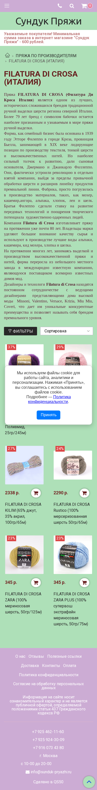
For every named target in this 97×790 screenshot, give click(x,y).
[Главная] (7, 55)
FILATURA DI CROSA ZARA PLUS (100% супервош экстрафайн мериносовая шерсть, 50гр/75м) (71, 609)
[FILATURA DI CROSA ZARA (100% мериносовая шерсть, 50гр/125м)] (24, 554)
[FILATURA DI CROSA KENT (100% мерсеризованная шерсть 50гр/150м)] (72, 363)
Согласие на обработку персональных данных (48, 685)
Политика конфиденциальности (48, 674)
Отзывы (36, 656)
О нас (20, 656)
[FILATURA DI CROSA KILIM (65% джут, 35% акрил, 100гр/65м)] (24, 465)
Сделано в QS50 (48, 782)
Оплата (69, 665)
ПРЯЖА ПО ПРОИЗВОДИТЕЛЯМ (46, 55)
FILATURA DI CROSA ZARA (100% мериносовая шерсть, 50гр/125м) (23, 603)
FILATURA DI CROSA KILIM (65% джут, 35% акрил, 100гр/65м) (23, 513)
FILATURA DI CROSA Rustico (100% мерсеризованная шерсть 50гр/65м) (71, 513)
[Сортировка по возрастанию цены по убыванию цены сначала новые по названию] (66, 331)
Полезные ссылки (64, 656)
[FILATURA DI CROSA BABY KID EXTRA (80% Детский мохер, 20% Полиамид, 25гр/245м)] (24, 363)
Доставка (30, 665)
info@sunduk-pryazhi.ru (51, 772)
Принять (48, 415)
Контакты (51, 665)
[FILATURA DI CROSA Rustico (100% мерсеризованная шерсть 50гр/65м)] (72, 465)
